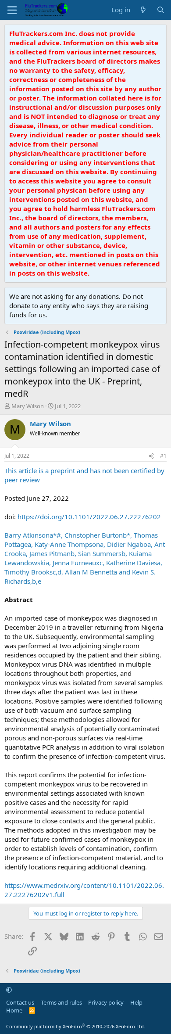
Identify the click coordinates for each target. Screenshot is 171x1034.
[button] (9, 990)
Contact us (20, 1002)
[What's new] (143, 10)
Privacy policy (106, 1002)
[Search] (160, 10)
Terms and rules (61, 1002)
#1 (163, 456)
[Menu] (12, 10)
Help (136, 1002)
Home (14, 1010)
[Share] (151, 456)
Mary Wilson (27, 406)
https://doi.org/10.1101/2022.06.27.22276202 (89, 516)
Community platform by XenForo (75, 1026)
